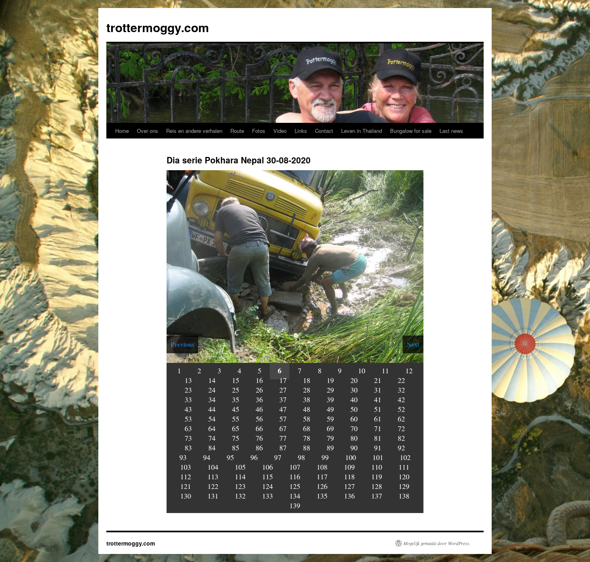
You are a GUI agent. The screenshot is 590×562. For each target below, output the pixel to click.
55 (235, 419)
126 (322, 486)
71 (377, 428)
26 (259, 390)
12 (409, 370)
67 (283, 428)
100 (350, 457)
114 (240, 476)
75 (235, 438)
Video (280, 130)
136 (349, 496)
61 (377, 419)
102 (405, 457)
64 (212, 428)
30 (354, 390)
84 (212, 447)
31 (377, 390)
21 (377, 380)
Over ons (147, 130)
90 (354, 447)
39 (330, 399)
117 (322, 476)
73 (188, 438)
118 (349, 476)
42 (401, 399)
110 (376, 467)
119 (376, 476)
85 (235, 447)
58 (306, 419)
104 (213, 467)
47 (283, 409)
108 (322, 467)
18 (306, 380)
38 (306, 399)
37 (283, 399)
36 (259, 399)
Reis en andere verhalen (194, 130)
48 (306, 409)
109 (349, 467)
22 (401, 380)
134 (294, 496)
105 (240, 467)
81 (377, 438)
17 (283, 380)
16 (259, 380)
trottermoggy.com (157, 27)
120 (404, 476)
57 (283, 419)
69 (330, 428)
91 (377, 447)
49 (330, 409)
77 (283, 438)
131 (213, 496)
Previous (182, 344)
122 (213, 486)
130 (185, 496)
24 (212, 390)
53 (188, 419)
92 (401, 447)
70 (354, 428)
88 (306, 447)
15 (235, 380)
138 (404, 496)
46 (259, 409)
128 (376, 486)
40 (354, 399)
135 (322, 496)
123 (240, 486)
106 (267, 467)
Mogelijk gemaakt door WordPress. (436, 543)
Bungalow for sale (410, 130)
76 (259, 438)
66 (259, 428)
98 (301, 457)
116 (294, 476)
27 (283, 390)
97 (277, 457)
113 (213, 476)
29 (330, 390)
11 (385, 370)
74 (212, 438)
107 (294, 467)
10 (361, 370)
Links (301, 130)
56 (259, 419)
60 (354, 419)
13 (188, 380)
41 (377, 399)
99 (325, 457)
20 (354, 380)
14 (212, 380)
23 (188, 390)
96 (254, 457)
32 (401, 390)
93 (183, 457)
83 (188, 447)
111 (404, 467)
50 (354, 409)
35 (235, 399)
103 (185, 467)
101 (377, 457)
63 (188, 428)
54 (212, 419)
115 (267, 476)
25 (235, 390)
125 (294, 486)
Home (122, 130)
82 (401, 438)
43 (188, 409)
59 (330, 419)
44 (212, 409)
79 (330, 438)
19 (330, 380)
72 (401, 428)
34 (212, 399)
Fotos (258, 130)
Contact (324, 130)
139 (294, 505)
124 (267, 486)
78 (306, 438)
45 (235, 409)
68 (306, 428)
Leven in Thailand (361, 130)
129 (404, 486)
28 (306, 390)
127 (349, 486)
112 (185, 476)
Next (413, 344)
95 (230, 457)
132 (240, 496)
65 (235, 428)
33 (188, 399)
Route (237, 130)
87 (283, 447)
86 (259, 447)
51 (377, 409)
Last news (451, 130)
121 (185, 486)
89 (330, 447)
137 (376, 496)
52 (401, 409)
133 (267, 496)
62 (401, 419)
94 (206, 457)
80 (354, 438)
